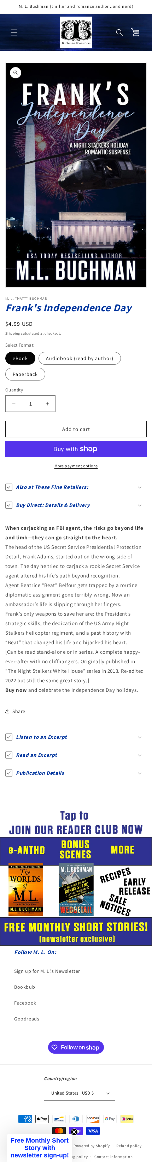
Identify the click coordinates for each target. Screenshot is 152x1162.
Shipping (12, 333)
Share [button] (18, 711)
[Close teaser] (74, 1132)
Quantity (14, 390)
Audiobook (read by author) (79, 358)
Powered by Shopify (92, 1145)
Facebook (25, 1003)
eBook (20, 358)
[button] (14, 32)
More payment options (76, 465)
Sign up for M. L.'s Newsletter (47, 971)
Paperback (25, 374)
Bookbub (24, 987)
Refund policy (128, 1145)
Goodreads (26, 1019)
